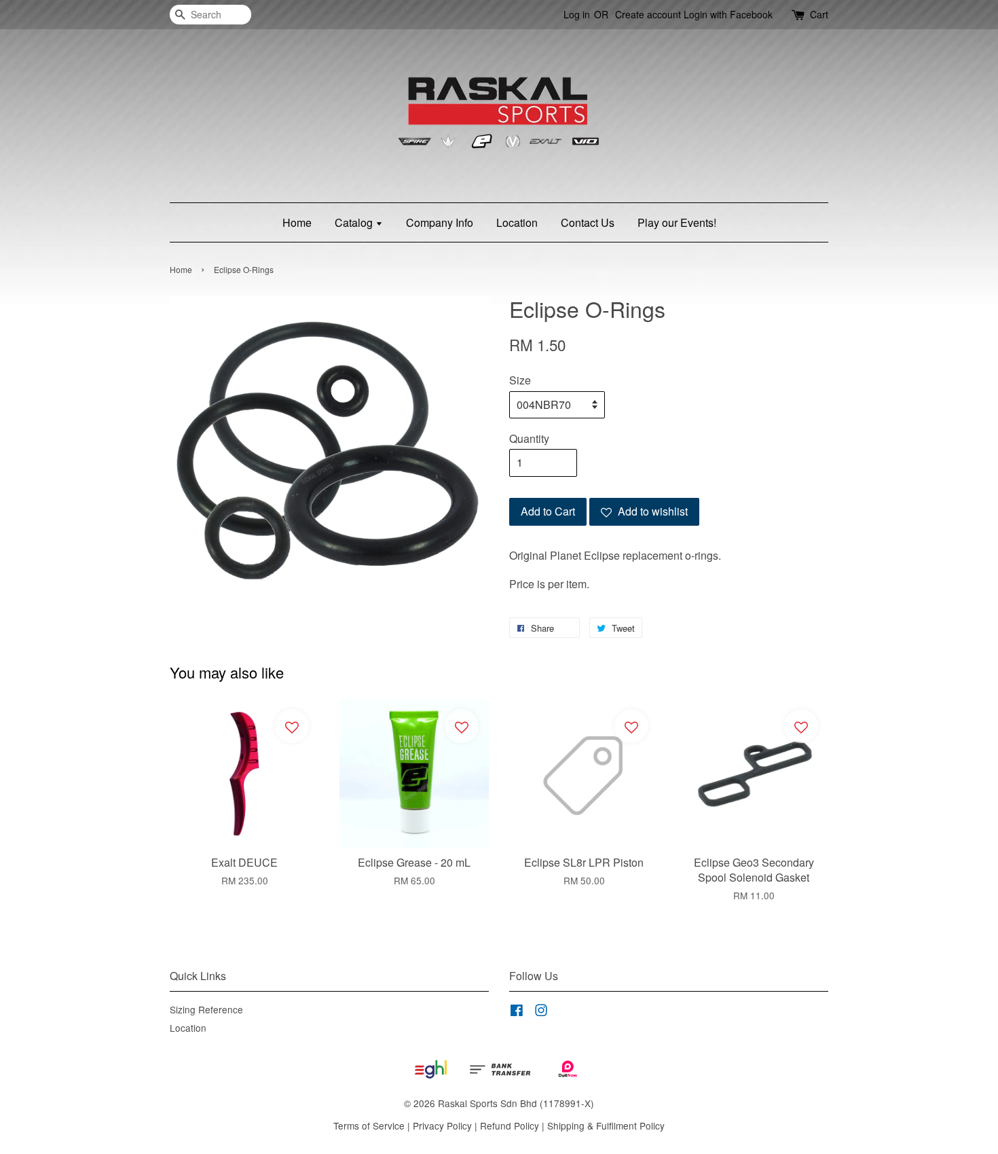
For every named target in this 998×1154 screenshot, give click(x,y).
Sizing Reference (206, 1009)
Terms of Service (369, 1125)
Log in (576, 14)
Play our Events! (676, 222)
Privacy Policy (442, 1125)
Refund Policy (509, 1125)
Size (520, 380)
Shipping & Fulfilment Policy (606, 1125)
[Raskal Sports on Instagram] (541, 1012)
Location (517, 222)
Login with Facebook (728, 14)
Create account (648, 14)
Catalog (355, 222)
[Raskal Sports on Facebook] (516, 1012)
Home (297, 222)
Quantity (529, 438)
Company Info (439, 222)
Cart (819, 14)
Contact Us (587, 222)
